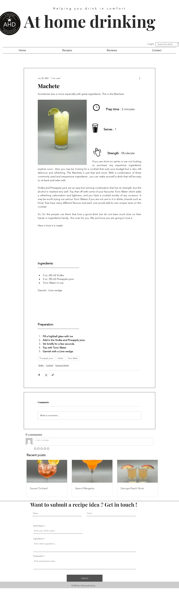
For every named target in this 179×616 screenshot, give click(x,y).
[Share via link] (52, 375)
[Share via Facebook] (39, 375)
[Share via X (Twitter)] (46, 375)
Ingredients (38, 539)
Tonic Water (73, 358)
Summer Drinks (62, 365)
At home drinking (89, 21)
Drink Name (38, 526)
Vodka (60, 358)
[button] (67, 50)
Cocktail (49, 365)
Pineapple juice (46, 358)
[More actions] (139, 78)
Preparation (38, 556)
